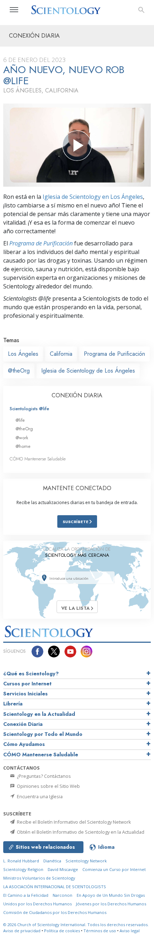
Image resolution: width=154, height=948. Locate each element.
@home (22, 446)
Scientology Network (86, 860)
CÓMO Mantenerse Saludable (38, 458)
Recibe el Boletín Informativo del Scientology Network (73, 822)
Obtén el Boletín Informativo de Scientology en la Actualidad (80, 832)
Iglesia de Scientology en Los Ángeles (93, 197)
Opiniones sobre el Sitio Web (48, 786)
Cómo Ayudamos (24, 744)
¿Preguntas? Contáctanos (43, 776)
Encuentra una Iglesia (39, 796)
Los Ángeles (23, 354)
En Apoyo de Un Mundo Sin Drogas (111, 895)
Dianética (52, 860)
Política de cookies (62, 930)
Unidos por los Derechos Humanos (37, 903)
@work (21, 437)
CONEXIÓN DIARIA (77, 395)
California (61, 354)
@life (20, 420)
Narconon (62, 895)
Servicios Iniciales (25, 693)
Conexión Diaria (23, 724)
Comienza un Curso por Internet (114, 869)
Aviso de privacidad (21, 930)
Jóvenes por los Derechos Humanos (111, 903)
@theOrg (19, 371)
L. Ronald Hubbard (21, 860)
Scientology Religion (23, 869)
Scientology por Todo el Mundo (42, 734)
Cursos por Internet (27, 683)
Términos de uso (99, 930)
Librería (13, 703)
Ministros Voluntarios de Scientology (39, 878)
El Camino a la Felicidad (25, 895)
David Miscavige (63, 869)
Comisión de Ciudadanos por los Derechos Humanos (54, 912)
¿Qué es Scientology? (31, 673)
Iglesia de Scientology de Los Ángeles (88, 371)
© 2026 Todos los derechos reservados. (76, 924)
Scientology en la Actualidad (39, 714)
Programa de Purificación (41, 243)
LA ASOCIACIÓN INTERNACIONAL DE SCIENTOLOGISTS (54, 886)
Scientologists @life (29, 408)
